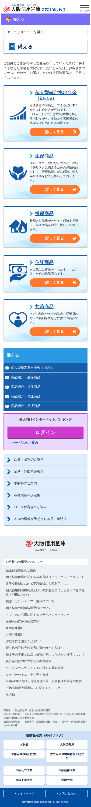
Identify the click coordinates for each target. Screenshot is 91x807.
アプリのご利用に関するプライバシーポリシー (38, 614)
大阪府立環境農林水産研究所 (67, 756)
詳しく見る (54, 132)
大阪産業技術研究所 (24, 754)
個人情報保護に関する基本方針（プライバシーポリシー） (45, 577)
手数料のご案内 (25, 483)
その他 (10, 694)
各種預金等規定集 (27, 495)
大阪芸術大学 (67, 770)
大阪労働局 (67, 744)
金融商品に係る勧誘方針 (22, 621)
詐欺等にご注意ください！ (24, 641)
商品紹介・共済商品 (25, 406)
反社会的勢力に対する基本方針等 (28, 661)
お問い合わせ (67, 793)
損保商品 (44, 213)
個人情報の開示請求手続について (28, 608)
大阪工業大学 (24, 780)
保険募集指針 (15, 628)
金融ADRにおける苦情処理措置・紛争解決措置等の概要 (44, 681)
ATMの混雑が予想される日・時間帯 (40, 519)
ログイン (45, 432)
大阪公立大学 (24, 770)
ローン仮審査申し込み (30, 507)
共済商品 (44, 306)
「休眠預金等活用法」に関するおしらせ (33, 688)
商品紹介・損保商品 (25, 387)
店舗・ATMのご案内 (29, 459)
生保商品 (44, 155)
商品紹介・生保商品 (25, 377)
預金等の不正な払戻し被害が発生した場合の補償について (45, 654)
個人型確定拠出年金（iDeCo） (56, 95)
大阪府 (24, 744)
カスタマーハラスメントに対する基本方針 (34, 668)
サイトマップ (25, 793)
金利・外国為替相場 (28, 471)
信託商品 (44, 262)
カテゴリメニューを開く (25, 32)
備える (13, 355)
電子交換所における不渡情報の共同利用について (39, 583)
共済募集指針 (15, 634)
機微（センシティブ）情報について (30, 601)
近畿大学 (67, 780)
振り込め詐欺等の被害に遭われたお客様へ (34, 648)
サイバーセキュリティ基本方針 (27, 674)
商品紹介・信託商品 (25, 396)
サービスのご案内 (25, 443)
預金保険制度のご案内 (21, 570)
